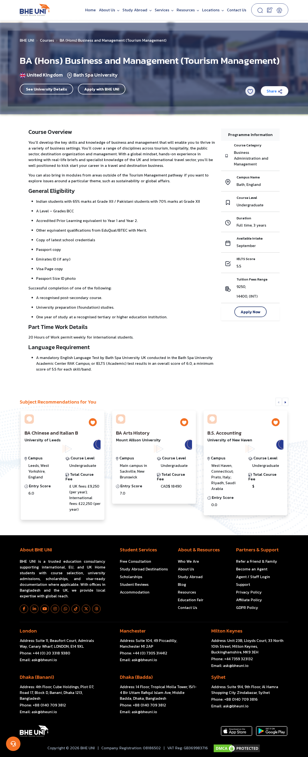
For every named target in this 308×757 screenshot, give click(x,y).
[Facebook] (24, 609)
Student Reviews (134, 584)
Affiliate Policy (249, 600)
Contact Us (236, 10)
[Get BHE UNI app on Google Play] (271, 731)
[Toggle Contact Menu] (13, 744)
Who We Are (188, 561)
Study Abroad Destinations (144, 569)
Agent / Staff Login (253, 577)
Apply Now (250, 312)
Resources (187, 592)
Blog (182, 584)
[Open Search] (260, 10)
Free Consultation (135, 561)
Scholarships (131, 577)
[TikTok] (75, 609)
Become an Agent (251, 569)
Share (272, 91)
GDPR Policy (247, 607)
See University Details (46, 89)
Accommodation (134, 592)
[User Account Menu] (279, 10)
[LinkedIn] (34, 609)
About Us (107, 10)
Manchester (133, 630)
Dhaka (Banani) (37, 677)
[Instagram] (55, 609)
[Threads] (96, 609)
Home (90, 10)
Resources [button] (186, 10)
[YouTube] (44, 609)
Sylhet (218, 677)
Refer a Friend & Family (256, 561)
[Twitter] (86, 609)
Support (243, 584)
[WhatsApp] (65, 609)
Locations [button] (211, 10)
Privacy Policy (249, 592)
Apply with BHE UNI (101, 89)
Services (162, 10)
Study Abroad (135, 10)
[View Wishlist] (270, 10)
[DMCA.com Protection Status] (237, 748)
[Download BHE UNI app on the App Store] (236, 731)
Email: (38, 660)
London (28, 630)
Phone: (45, 653)
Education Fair (190, 600)
